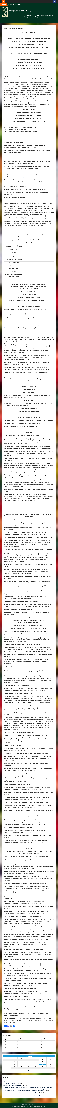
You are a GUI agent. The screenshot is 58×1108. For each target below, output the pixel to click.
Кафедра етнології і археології (18, 10)
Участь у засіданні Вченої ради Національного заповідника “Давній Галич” (21, 1092)
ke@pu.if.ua (11, 177)
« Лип (28, 1070)
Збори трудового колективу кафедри (13, 1085)
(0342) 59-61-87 (29, 15)
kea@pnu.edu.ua (29, 17)
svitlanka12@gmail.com (22, 177)
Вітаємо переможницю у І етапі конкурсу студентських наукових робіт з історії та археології (25, 1095)
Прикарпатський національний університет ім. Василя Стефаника (27, 1106)
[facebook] (55, 5)
